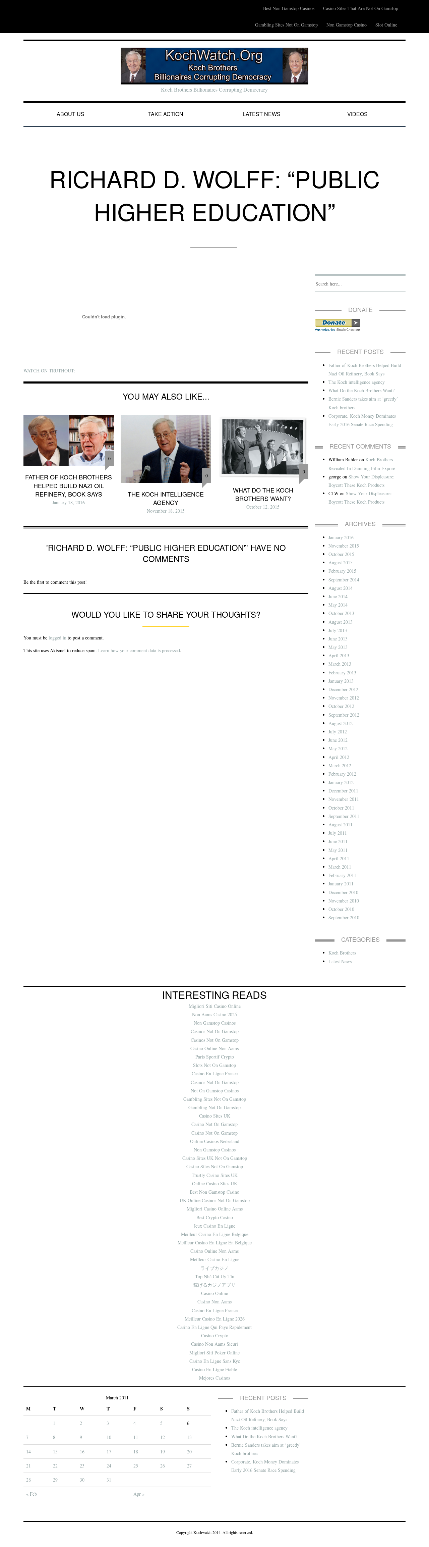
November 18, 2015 (166, 511)
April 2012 (338, 757)
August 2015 (340, 562)
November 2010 (343, 900)
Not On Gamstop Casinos (215, 1090)
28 (28, 1480)
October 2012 (341, 706)
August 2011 (340, 824)
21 (28, 1465)
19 (162, 1451)
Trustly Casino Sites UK (215, 1175)
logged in (57, 637)
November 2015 (343, 546)
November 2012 (343, 697)
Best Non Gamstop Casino (214, 1192)
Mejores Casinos (214, 1378)
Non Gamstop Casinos (215, 1023)
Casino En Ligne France (215, 1073)
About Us (70, 114)
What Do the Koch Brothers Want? (263, 494)
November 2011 (343, 799)
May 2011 (338, 850)
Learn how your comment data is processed (139, 650)
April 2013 (338, 655)
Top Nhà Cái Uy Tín (214, 1276)
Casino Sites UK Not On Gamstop (214, 1158)
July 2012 (337, 731)
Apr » (138, 1494)
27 (189, 1465)
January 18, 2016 (68, 502)
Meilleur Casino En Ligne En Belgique (215, 1242)
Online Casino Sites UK (214, 1183)
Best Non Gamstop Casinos (288, 8)
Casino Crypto (214, 1335)
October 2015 (341, 554)
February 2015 (342, 571)
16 (82, 1451)
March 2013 (339, 664)
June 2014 (338, 596)
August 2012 (340, 723)
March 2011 (339, 867)
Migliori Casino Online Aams (215, 1208)
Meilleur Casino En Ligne (214, 1259)
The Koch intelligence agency (166, 498)
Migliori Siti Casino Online (215, 1006)
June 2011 (338, 841)
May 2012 (338, 748)
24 (109, 1465)
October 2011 (341, 808)
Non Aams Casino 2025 (214, 1014)
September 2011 (343, 816)
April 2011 (338, 858)
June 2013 (338, 638)
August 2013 (340, 622)
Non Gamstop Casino (346, 24)
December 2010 (343, 892)
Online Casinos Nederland (214, 1141)
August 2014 (340, 588)
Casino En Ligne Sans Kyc (214, 1361)
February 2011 (342, 875)
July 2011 (337, 833)
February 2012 (342, 774)
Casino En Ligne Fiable (214, 1369)
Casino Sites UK (214, 1116)
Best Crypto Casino (214, 1217)
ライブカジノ (214, 1268)
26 (162, 1465)
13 (189, 1437)
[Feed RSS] (254, 4)
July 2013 (337, 630)
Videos (357, 114)
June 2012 (338, 740)
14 (28, 1451)
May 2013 (338, 647)
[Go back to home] (214, 65)
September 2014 (343, 579)
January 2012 (341, 782)
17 (109, 1451)
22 (55, 1465)
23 (82, 1465)
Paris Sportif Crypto (214, 1056)
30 (82, 1480)
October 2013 (341, 613)
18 (135, 1451)
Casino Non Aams (214, 1301)
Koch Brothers (342, 952)
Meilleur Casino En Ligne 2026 (215, 1319)
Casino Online (214, 1293)
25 (135, 1465)
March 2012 (339, 765)
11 (135, 1437)
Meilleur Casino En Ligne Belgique (214, 1234)
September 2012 (343, 715)
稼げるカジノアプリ (214, 1285)
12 (162, 1437)
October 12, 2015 (263, 507)
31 (109, 1480)
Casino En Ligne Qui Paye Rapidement (214, 1327)
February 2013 (342, 672)
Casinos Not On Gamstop (215, 1031)
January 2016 (341, 537)
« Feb (31, 1494)
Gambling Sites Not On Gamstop (286, 24)
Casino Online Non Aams (214, 1048)
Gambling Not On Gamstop (214, 1107)
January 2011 (341, 883)
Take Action (165, 114)
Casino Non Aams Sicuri (214, 1344)
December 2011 (343, 790)
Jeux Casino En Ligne (214, 1226)
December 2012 (343, 689)
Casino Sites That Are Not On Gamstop (360, 8)
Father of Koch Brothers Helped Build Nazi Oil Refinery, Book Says (68, 485)
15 (55, 1451)
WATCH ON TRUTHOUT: (49, 370)
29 (55, 1480)
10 (109, 1437)
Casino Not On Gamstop (214, 1124)
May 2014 (338, 605)
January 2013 (341, 681)
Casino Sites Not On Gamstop (214, 1166)
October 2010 (341, 909)
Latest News (262, 114)
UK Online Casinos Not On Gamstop (215, 1200)
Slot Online (386, 24)
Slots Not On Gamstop (214, 1065)
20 (189, 1451)
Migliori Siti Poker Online (214, 1352)
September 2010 (343, 917)
